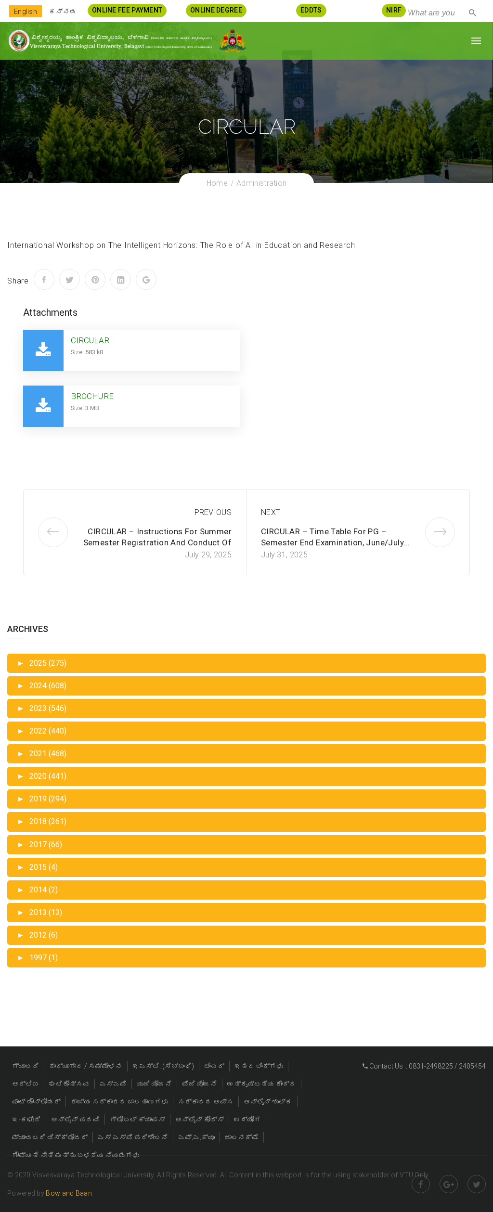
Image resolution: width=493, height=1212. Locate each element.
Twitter (476, 1184)
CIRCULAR (90, 340)
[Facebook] (44, 279)
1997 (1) (37, 957)
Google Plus (449, 1184)
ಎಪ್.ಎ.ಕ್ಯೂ (196, 1137)
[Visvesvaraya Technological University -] (109, 40)
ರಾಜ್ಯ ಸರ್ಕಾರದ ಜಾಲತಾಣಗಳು (119, 1102)
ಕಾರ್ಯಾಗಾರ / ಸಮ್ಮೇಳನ (85, 1066)
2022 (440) (41, 730)
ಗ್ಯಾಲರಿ (25, 1066)
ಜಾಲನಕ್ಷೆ (242, 1137)
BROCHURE (92, 396)
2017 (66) (39, 844)
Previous (213, 512)
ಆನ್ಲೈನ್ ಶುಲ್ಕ (268, 1102)
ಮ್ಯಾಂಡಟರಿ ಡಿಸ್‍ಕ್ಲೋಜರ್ (50, 1137)
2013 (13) (39, 912)
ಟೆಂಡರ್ (214, 1066)
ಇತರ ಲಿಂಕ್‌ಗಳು (258, 1066)
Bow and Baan (69, 1193)
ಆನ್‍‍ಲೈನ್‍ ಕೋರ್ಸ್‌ (199, 1119)
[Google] (146, 279)
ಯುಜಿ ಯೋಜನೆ (154, 1084)
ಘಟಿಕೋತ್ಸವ (69, 1084)
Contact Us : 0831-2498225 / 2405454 (427, 1066)
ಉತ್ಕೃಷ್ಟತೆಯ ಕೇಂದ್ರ (261, 1084)
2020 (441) (41, 776)
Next (270, 512)
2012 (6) (37, 935)
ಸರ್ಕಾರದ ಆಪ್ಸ (206, 1102)
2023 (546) (41, 708)
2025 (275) (41, 663)
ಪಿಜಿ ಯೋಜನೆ (199, 1084)
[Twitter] (69, 279)
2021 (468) (41, 753)
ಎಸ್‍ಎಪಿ (113, 1084)
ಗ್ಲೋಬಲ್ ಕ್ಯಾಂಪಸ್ (137, 1119)
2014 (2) (37, 889)
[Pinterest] (95, 279)
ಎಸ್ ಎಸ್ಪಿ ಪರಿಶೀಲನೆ (133, 1137)
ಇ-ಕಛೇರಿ (26, 1119)
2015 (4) (37, 867)
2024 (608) (41, 685)
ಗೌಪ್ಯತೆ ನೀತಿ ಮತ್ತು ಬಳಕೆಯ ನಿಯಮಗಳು (75, 1155)
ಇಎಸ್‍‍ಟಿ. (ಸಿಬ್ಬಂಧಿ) (163, 1066)
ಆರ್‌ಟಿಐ (25, 1084)
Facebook (421, 1184)
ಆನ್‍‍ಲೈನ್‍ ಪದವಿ (75, 1119)
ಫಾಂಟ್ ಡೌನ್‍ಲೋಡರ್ (36, 1102)
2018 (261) (41, 821)
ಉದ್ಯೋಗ (247, 1119)
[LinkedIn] (120, 279)
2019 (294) (41, 798)
